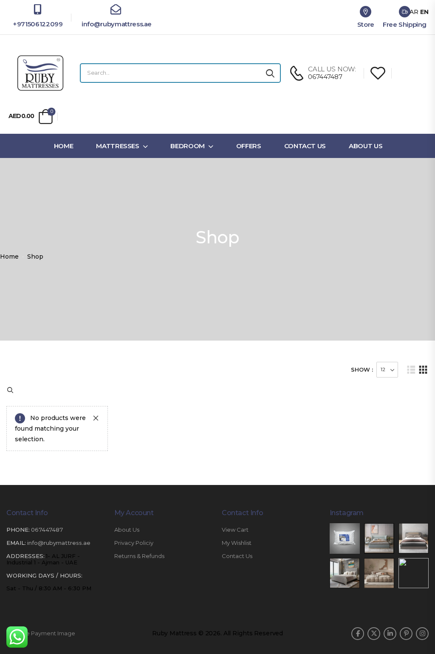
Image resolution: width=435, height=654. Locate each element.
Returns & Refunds (139, 556)
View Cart (235, 530)
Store (365, 24)
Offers (248, 146)
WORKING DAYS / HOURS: (44, 575)
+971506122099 (37, 24)
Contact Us (305, 146)
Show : (362, 369)
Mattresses (117, 146)
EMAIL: (16, 542)
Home (63, 146)
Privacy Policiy (133, 543)
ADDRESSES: (25, 556)
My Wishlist (236, 543)
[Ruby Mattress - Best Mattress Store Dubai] (40, 73)
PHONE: (18, 529)
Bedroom (187, 146)
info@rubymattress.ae (116, 24)
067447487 (47, 529)
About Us (365, 146)
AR (414, 12)
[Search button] (270, 73)
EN (424, 12)
